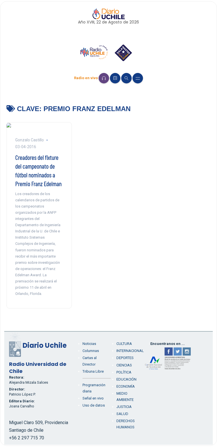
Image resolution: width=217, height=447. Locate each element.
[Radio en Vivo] (104, 78)
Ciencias (124, 365)
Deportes (125, 358)
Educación (126, 379)
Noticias (89, 344)
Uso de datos (94, 405)
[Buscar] (126, 78)
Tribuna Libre (93, 371)
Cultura (124, 344)
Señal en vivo (93, 398)
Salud (122, 414)
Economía (125, 386)
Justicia (124, 407)
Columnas (91, 351)
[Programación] (115, 78)
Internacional (130, 351)
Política (123, 372)
